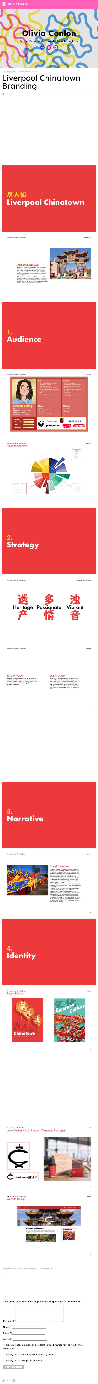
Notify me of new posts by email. (24, 1360)
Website (7, 1339)
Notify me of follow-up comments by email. (30, 1354)
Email (7, 1333)
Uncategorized (9, 71)
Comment (9, 1321)
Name (7, 1327)
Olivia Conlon (18, 4)
